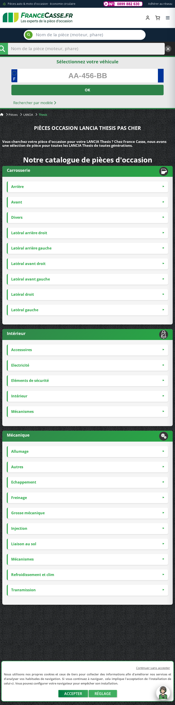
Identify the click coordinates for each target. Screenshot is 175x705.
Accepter (73, 693)
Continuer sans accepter (153, 668)
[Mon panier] (157, 17)
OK (87, 90)
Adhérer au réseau (160, 4)
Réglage (103, 693)
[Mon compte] (147, 17)
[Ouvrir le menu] (167, 17)
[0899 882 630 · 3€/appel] (123, 3)
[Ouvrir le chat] (163, 695)
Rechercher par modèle (33, 102)
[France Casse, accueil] (38, 18)
